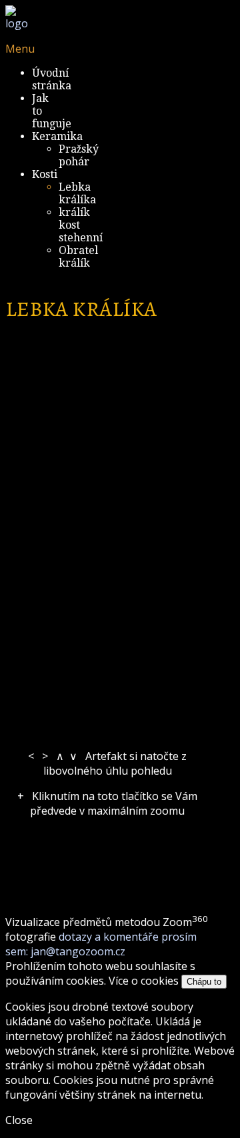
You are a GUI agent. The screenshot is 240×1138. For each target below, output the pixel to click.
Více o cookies (144, 980)
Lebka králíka (77, 193)
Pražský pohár (79, 155)
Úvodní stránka (51, 79)
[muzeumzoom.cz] (16, 23)
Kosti (44, 174)
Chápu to (204, 982)
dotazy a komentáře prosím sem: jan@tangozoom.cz (101, 944)
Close (19, 1120)
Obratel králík (78, 256)
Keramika (57, 136)
